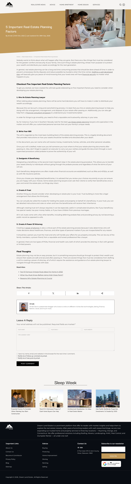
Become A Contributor (14, 455)
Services (96, 5)
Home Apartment (67, 5)
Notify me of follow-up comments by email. (32, 356)
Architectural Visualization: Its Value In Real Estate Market (79, 410)
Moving (45, 459)
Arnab (31, 303)
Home (18, 56)
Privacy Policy (10, 459)
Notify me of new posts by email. (29, 358)
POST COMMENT (28, 364)
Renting (45, 463)
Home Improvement (49, 455)
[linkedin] (78, 293)
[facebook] (29, 293)
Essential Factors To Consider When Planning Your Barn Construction (21, 411)
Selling (44, 467)
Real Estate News (38, 5)
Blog (7, 463)
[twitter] (53, 293)
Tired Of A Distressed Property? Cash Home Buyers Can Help (50, 410)
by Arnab (9, 36)
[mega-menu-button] (123, 4)
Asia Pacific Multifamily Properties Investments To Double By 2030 (107, 410)
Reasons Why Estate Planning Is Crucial (36, 278)
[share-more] (102, 293)
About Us (9, 448)
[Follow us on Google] (111, 464)
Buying (44, 448)
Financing (45, 452)
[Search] (120, 5)
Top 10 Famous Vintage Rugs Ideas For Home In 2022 (41, 272)
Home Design (83, 5)
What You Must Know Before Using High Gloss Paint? (41, 275)
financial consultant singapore (38, 113)
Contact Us (10, 452)
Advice (52, 5)
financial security (89, 74)
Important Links (12, 443)
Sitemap (9, 467)
